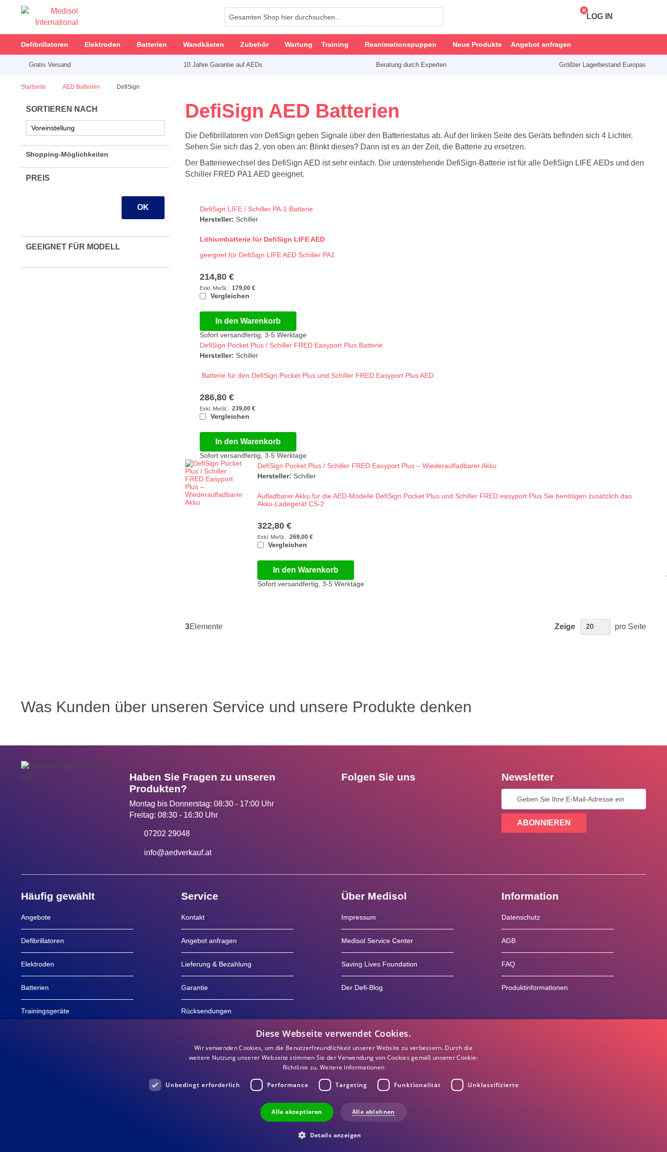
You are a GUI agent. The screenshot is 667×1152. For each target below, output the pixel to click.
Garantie (194, 987)
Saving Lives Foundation (379, 964)
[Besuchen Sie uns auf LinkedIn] (380, 799)
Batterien (35, 987)
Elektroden (37, 964)
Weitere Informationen (352, 1067)
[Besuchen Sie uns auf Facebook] (351, 799)
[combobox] (333, 17)
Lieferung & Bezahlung (216, 964)
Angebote (36, 917)
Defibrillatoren (42, 941)
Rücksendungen (206, 1011)
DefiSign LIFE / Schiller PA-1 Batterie (256, 209)
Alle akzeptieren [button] (296, 1112)
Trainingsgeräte (45, 1011)
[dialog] (333, 1085)
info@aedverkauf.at (177, 852)
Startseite (34, 86)
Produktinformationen (534, 987)
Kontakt (193, 917)
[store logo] (49, 17)
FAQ (508, 964)
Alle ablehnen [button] (373, 1112)
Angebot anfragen (209, 941)
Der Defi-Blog (362, 987)
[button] (333, 1134)
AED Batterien (82, 86)
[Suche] (433, 17)
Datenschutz (520, 917)
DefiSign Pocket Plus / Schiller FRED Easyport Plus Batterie (291, 345)
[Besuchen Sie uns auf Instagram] (408, 799)
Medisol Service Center (377, 941)
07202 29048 (167, 833)
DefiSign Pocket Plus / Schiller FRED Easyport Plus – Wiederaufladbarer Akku (377, 466)
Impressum (358, 917)
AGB (508, 941)
